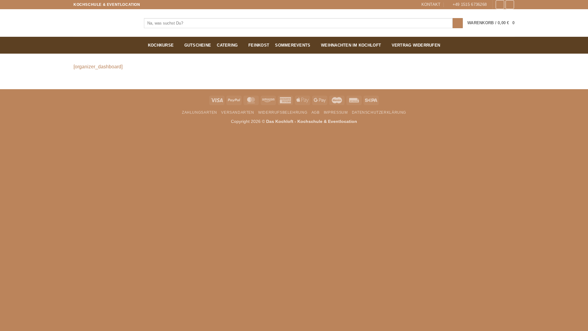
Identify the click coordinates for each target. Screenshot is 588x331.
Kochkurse (161, 45)
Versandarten (237, 112)
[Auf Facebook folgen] (500, 4)
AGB (315, 112)
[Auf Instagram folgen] (509, 4)
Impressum (336, 112)
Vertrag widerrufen (416, 45)
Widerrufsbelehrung (282, 112)
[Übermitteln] (458, 23)
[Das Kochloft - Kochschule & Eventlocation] (104, 23)
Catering (227, 45)
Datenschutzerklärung (379, 112)
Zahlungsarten (199, 112)
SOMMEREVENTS (292, 45)
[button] (490, 23)
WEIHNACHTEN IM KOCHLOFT (351, 45)
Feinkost (258, 45)
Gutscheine (197, 45)
